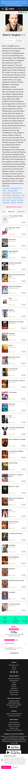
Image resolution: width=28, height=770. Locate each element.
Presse (14, 667)
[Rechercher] (19, 8)
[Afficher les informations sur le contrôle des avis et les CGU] (22, 634)
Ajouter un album (14, 707)
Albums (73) (21, 211)
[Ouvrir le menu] (2, 8)
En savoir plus (18, 5)
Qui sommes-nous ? (14, 665)
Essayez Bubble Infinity (14, 703)
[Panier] (22, 8)
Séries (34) (11, 211)
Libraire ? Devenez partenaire (14, 713)
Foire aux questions (14, 722)
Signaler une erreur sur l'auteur (14, 206)
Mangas (14, 684)
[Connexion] (25, 8)
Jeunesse (14, 686)
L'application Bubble (14, 701)
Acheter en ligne (14, 728)
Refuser (15, 767)
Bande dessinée (14, 680)
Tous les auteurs (14, 694)
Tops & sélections (14, 690)
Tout (3, 211)
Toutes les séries (14, 692)
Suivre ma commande (14, 726)
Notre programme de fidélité (14, 705)
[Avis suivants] (26, 645)
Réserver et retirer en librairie (14, 730)
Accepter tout (6, 767)
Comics (14, 682)
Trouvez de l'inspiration (14, 678)
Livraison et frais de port (14, 724)
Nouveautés (14, 688)
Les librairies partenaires (14, 715)
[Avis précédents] (2, 645)
